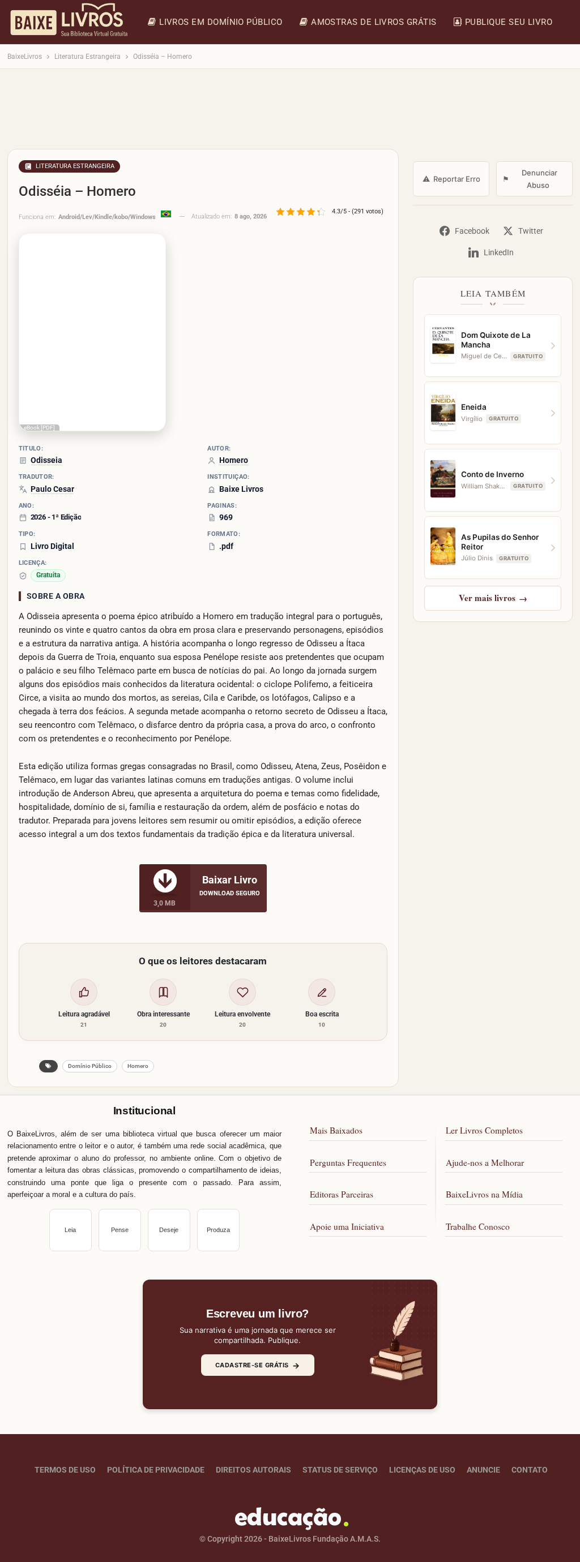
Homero (137, 1066)
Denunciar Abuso (529, 179)
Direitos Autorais (253, 1469)
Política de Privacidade (155, 1469)
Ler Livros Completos (484, 1130)
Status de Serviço (340, 1469)
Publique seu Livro (508, 22)
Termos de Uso (65, 1469)
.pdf (226, 546)
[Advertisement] (290, 114)
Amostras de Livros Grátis (374, 22)
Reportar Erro (451, 178)
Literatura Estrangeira (75, 166)
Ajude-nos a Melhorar (485, 1162)
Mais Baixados (336, 1130)
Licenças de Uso (422, 1469)
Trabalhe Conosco (478, 1226)
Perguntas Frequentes (348, 1162)
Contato (529, 1469)
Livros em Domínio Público (221, 22)
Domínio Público (90, 1066)
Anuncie (483, 1469)
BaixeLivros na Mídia (484, 1194)
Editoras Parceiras (341, 1194)
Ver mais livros (493, 597)
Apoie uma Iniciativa (347, 1226)
